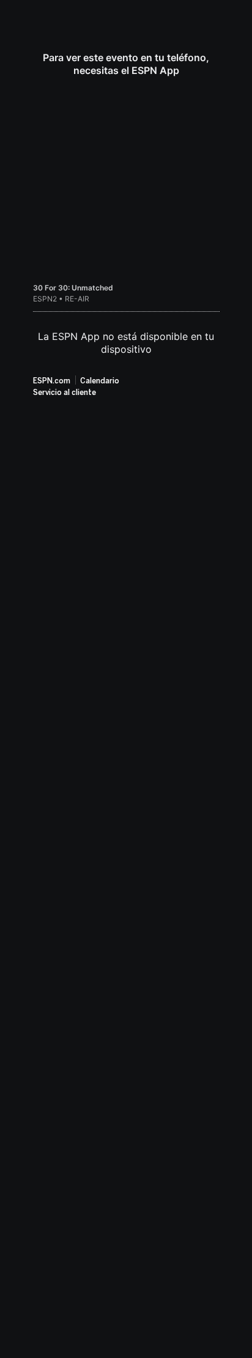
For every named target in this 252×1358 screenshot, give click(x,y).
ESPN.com (51, 381)
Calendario (99, 381)
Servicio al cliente (64, 392)
